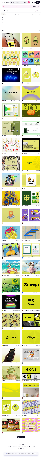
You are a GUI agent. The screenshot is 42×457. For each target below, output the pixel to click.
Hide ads (14, 83)
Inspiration (19, 446)
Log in (38, 2)
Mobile (24, 14)
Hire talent (14, 446)
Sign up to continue (21, 437)
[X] (18, 448)
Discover (3, 14)
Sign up (33, 2)
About (30, 446)
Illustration (19, 14)
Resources (38, 454)
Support (33, 446)
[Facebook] (20, 448)
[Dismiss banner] (37, 452)
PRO (27, 65)
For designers (9, 446)
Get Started (34, 6)
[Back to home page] (6, 2)
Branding (14, 14)
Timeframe (3, 28)
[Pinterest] (23, 448)
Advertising (24, 446)
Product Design (34, 14)
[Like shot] (16, 48)
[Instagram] (21, 448)
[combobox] (17, 2)
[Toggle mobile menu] (3, 2)
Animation (8, 14)
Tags (2, 17)
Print (29, 14)
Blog (27, 446)
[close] (38, 6)
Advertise (18, 83)
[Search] (29, 2)
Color (2, 22)
